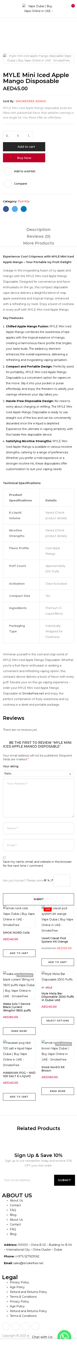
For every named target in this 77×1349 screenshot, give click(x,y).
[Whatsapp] (64, 1337)
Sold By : (9, 101)
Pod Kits (23, 26)
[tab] (38, 229)
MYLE (49, 987)
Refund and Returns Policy (28, 1292)
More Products (38, 243)
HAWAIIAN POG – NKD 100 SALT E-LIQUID (19, 1074)
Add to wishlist (24, 171)
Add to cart (26, 147)
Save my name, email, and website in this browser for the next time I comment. (37, 864)
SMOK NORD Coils (16, 932)
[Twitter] (15, 209)
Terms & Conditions (23, 1296)
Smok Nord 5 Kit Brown (53, 1068)
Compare (20, 183)
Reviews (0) (38, 236)
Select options (57, 1020)
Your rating (10, 766)
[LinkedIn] (24, 209)
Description (38, 229)
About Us (16, 1200)
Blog (13, 1215)
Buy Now (24, 158)
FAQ (13, 1210)
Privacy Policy (19, 1282)
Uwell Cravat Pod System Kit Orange (54, 939)
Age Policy (17, 1287)
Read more (19, 1031)
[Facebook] (6, 209)
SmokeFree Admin (31, 101)
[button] (70, 8)
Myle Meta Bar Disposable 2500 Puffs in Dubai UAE (57, 997)
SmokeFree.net (33, 693)
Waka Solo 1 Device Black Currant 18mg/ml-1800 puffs (17, 1007)
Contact (15, 1205)
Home (7, 26)
